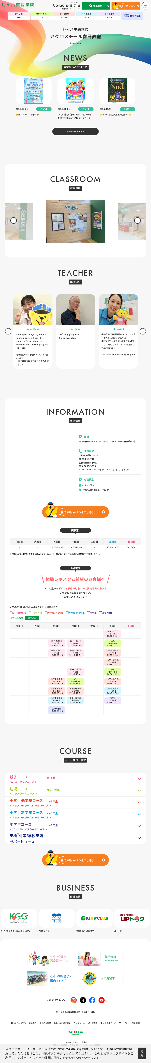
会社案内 (33, 1022)
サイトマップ (124, 1022)
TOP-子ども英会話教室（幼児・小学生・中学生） (75, 1011)
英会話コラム (79, 1022)
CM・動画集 (93, 1022)
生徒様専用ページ (108, 1022)
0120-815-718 (86, 459)
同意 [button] (142, 1053)
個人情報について (18, 1022)
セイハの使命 (45, 1022)
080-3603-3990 (87, 466)
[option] (75, 223)
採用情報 (136, 1022)
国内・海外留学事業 (62, 1022)
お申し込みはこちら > (75, 596)
